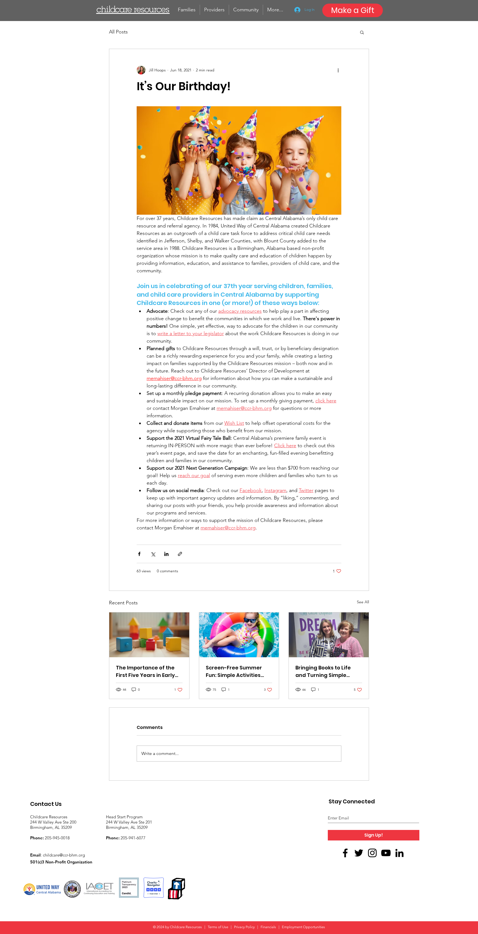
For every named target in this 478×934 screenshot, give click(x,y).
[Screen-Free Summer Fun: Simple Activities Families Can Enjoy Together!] (239, 634)
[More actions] (338, 70)
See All (363, 601)
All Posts (118, 32)
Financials (268, 927)
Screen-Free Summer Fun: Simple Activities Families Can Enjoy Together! (234, 671)
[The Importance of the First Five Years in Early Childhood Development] (149, 634)
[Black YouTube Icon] (386, 853)
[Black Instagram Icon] (372, 853)
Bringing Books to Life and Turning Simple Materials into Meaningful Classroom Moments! (325, 671)
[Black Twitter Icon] (359, 853)
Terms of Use (218, 927)
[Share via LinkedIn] (166, 554)
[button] (362, 32)
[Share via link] (180, 554)
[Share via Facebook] (139, 554)
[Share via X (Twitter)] (152, 554)
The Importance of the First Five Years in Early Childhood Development (148, 671)
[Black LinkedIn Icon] (399, 853)
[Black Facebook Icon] (345, 853)
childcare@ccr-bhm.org (64, 855)
